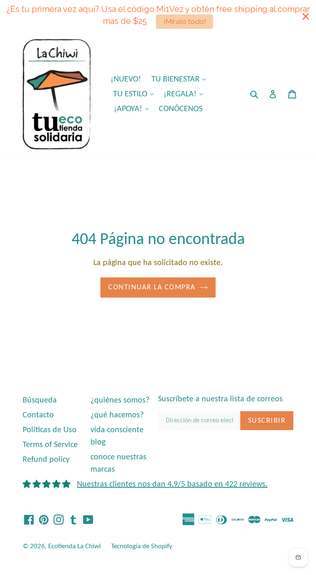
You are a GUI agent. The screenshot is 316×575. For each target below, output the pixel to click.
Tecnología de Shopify (141, 546)
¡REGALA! (185, 94)
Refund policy (46, 460)
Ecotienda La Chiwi (74, 546)
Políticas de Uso (50, 430)
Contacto (38, 415)
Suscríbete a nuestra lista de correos (220, 399)
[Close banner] (306, 16)
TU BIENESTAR (180, 79)
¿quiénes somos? (120, 400)
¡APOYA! (133, 109)
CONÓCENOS (180, 109)
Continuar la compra (151, 287)
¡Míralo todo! (184, 21)
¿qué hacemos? (117, 415)
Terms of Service (50, 445)
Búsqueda (40, 400)
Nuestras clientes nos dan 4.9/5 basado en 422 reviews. (172, 484)
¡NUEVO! (126, 79)
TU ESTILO (135, 94)
